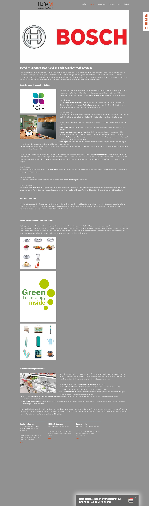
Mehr (21, 443)
